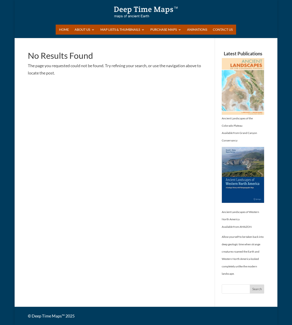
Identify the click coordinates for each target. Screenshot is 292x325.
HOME (64, 29)
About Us (82, 29)
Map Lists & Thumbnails (120, 29)
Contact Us (223, 29)
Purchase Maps (163, 29)
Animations (197, 29)
